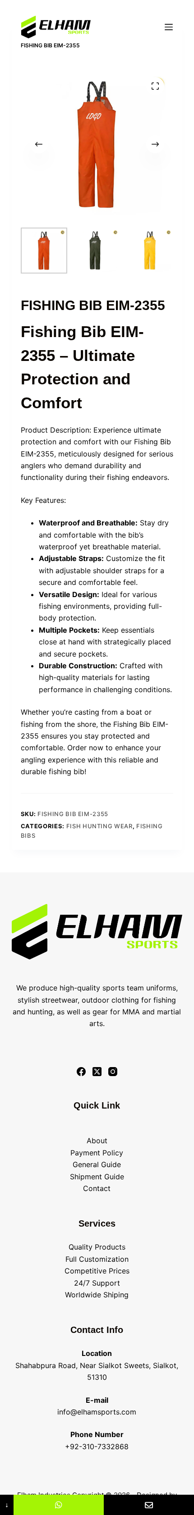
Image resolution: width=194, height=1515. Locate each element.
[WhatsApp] (59, 1505)
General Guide (97, 1164)
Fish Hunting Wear (99, 826)
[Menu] (169, 27)
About (97, 1140)
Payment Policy (96, 1152)
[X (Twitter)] (97, 1071)
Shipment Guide (97, 1176)
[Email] (149, 1505)
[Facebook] (81, 1071)
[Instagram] (112, 1071)
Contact (97, 1188)
